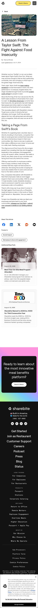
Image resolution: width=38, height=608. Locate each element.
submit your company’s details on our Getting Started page (17, 205)
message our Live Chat (18, 203)
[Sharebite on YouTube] (21, 423)
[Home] (3, 3)
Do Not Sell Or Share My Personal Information (19, 599)
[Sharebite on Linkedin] (12, 423)
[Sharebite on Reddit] (25, 423)
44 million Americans (17, 101)
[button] (34, 3)
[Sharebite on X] (16, 423)
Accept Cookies (19, 604)
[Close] (36, 577)
